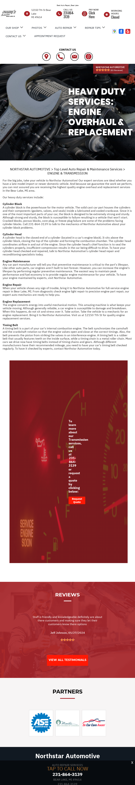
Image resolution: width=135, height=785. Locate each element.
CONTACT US (13, 36)
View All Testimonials (67, 660)
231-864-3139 (68, 15)
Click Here (92, 15)
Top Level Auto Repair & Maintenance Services (88, 169)
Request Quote (77, 500)
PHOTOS (37, 27)
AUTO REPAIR (63, 27)
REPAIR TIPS (93, 27)
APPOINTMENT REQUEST (49, 36)
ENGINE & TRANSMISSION (67, 173)
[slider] (103, 70)
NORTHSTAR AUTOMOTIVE (30, 169)
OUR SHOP (12, 27)
